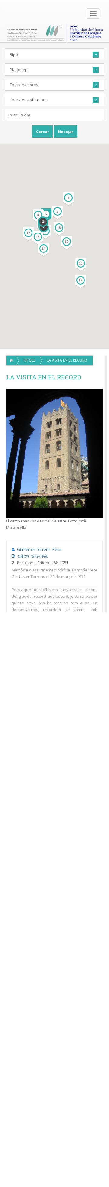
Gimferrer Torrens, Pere (38, 549)
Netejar (65, 131)
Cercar (42, 131)
